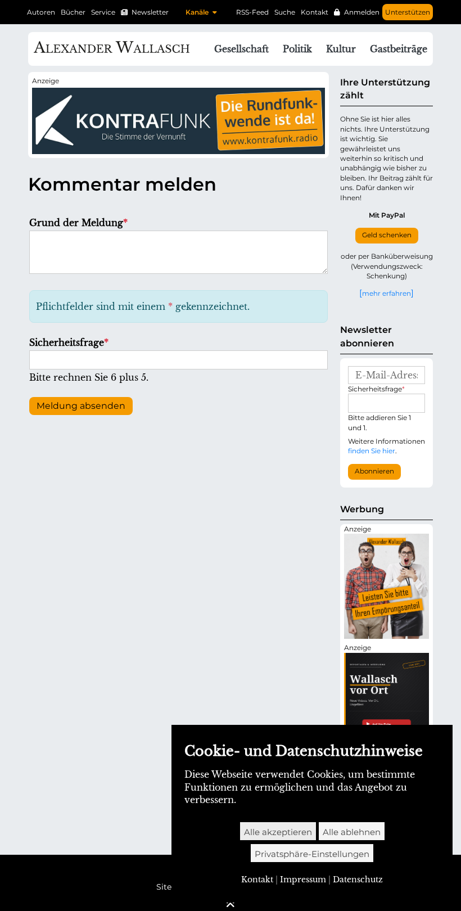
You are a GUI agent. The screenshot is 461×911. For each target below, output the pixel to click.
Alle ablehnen (352, 832)
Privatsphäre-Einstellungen (312, 854)
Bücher (73, 12)
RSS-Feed (252, 12)
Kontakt (314, 12)
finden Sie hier (371, 451)
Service (103, 12)
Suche (284, 12)
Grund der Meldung (78, 222)
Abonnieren (374, 471)
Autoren (41, 12)
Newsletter (150, 12)
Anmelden (361, 12)
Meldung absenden (81, 405)
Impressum (303, 879)
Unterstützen (407, 12)
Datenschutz (358, 879)
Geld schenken (387, 235)
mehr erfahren (386, 293)
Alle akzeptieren (278, 832)
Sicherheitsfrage (69, 342)
